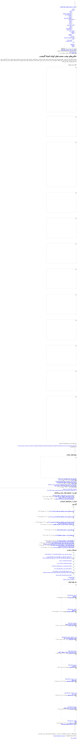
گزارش (72, 10)
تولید (71, 12)
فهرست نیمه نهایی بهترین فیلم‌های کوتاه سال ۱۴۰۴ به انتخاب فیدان (58, 554)
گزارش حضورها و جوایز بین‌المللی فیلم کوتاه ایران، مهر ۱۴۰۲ (62, 516)
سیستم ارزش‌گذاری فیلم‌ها (68, 579)
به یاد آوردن (74, 666)
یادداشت (72, 31)
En (60, 6)
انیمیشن (70, 22)
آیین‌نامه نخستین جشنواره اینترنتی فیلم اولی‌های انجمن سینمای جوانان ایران (62, 490)
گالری (73, 38)
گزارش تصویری (68, 41)
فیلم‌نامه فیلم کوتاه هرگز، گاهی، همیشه (63, 575)
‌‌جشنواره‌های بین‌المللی (67, 13)
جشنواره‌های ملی (68, 14)
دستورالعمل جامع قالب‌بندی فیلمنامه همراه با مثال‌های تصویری (59, 556)
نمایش (70, 11)
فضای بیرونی (71, 30)
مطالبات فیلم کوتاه (68, 18)
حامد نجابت (74, 445)
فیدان (73, 8)
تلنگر (76, 721)
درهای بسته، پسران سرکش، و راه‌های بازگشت (67, 652)
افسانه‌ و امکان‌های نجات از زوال (70, 638)
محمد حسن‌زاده (21, 445)
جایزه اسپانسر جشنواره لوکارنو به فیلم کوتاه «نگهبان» (63, 524)
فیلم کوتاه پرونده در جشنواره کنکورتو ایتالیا (65, 529)
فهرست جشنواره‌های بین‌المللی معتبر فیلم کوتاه (64, 496)
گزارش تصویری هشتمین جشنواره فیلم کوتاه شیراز (66, 482)
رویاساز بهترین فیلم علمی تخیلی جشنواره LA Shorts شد (63, 542)
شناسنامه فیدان (71, 577)
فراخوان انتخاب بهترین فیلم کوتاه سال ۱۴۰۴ (62, 568)
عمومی (70, 17)
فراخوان (70, 15)
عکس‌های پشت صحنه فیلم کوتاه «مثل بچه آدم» (67, 478)
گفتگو (73, 33)
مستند (70, 21)
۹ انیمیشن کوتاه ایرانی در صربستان (70, 489)
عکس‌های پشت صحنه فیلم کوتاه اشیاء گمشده (62, 445)
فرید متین (72, 709)
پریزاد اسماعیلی (70, 695)
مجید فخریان (71, 639)
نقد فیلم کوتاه (71, 19)
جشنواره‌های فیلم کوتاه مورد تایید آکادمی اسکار (64, 498)
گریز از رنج (74, 693)
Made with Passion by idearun (59, 735)
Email (73, 46)
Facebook (72, 44)
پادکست (70, 34)
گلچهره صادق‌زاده (70, 611)
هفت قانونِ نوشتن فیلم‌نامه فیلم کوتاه (50, 572)
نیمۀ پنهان (75, 596)
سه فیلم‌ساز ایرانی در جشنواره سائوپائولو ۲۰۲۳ (64, 535)
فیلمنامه (72, 36)
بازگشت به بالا (74, 737)
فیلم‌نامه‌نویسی (69, 28)
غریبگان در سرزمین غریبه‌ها (71, 624)
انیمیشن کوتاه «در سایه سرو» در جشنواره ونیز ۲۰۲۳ (63, 547)
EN (73, 42)
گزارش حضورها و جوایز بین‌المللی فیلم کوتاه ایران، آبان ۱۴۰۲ (62, 511)
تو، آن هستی (74, 610)
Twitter (72, 45)
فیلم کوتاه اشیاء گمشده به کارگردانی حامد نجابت (34, 445)
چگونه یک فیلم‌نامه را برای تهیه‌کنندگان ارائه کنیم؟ (61, 565)
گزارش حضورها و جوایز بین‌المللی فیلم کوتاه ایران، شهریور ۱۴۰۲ (61, 522)
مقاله (71, 26)
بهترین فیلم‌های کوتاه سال (69, 37)
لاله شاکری (71, 667)
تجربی (70, 23)
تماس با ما (72, 578)
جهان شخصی (69, 29)
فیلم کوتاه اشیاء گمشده (48, 445)
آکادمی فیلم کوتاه (70, 25)
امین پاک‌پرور (71, 653)
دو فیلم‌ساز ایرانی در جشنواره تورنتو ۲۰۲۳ (65, 540)
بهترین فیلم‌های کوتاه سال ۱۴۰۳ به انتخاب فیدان (61, 571)
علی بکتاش (71, 723)
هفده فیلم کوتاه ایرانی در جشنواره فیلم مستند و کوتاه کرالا (62, 545)
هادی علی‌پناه (71, 597)
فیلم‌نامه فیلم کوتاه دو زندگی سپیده (64, 563)
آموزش (70, 27)
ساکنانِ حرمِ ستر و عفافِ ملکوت (70, 707)
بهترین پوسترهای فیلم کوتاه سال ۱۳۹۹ (50, 557)
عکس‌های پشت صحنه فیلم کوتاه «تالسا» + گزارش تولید (65, 485)
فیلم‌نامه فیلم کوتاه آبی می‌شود (65, 560)
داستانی (70, 20)
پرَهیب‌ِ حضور (74, 680)
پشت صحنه (69, 39)
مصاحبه (70, 35)
